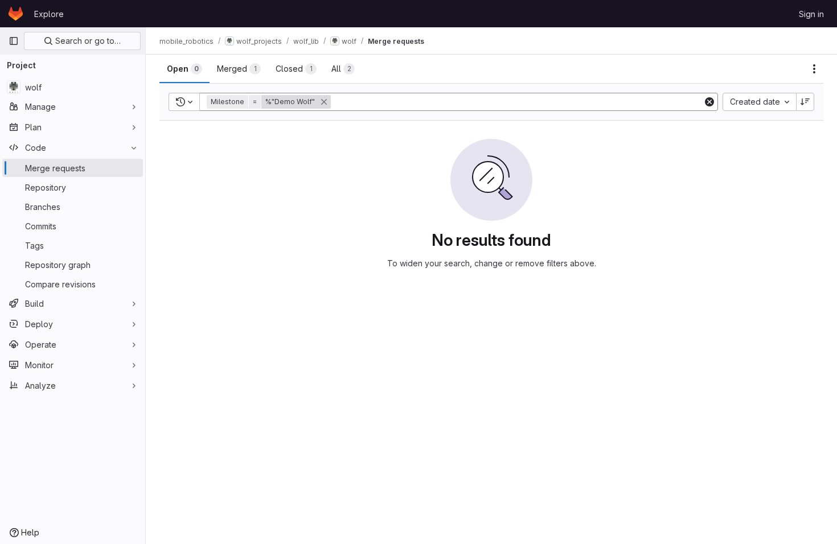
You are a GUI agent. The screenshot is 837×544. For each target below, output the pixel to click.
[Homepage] (15, 14)
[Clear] (709, 102)
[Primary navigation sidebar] (14, 41)
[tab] (184, 69)
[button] (270, 101)
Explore (49, 14)
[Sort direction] (805, 102)
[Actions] (814, 69)
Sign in (811, 14)
